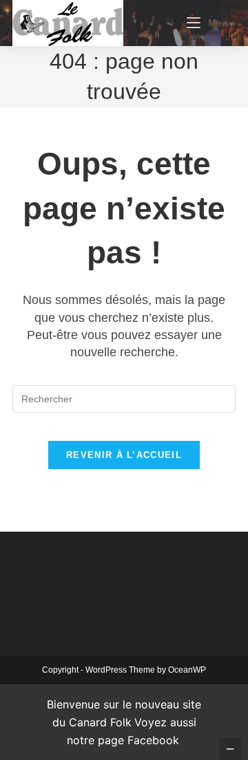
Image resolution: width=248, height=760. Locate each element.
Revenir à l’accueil (124, 455)
